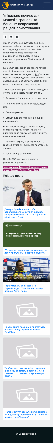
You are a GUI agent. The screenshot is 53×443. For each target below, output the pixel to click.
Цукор (6, 170)
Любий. (23, 170)
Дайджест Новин (21, 5)
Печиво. (44, 167)
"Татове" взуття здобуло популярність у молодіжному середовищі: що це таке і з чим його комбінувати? (26, 414)
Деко (36, 170)
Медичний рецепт (11, 167)
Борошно (14, 170)
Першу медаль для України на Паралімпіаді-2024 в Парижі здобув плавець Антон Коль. (23, 288)
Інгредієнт (24, 167)
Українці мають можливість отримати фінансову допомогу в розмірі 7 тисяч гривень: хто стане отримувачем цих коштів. (24, 372)
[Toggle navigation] (47, 5)
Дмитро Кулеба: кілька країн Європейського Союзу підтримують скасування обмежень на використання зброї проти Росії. (25, 213)
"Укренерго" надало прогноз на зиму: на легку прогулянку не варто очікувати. (25, 251)
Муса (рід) (35, 167)
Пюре (30, 170)
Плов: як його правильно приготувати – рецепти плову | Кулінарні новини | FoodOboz (25, 329)
